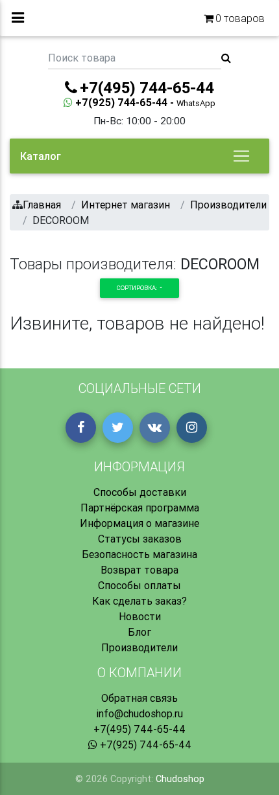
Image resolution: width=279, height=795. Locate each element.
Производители (139, 647)
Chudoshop (180, 779)
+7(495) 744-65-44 (139, 728)
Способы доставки (139, 492)
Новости (140, 616)
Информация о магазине (139, 523)
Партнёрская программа (139, 507)
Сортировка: (137, 288)
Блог (139, 631)
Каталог (40, 156)
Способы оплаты (139, 585)
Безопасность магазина (139, 554)
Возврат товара (139, 569)
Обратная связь (139, 697)
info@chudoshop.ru (139, 713)
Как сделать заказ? (139, 600)
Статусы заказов (140, 538)
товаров (240, 18)
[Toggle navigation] (241, 156)
